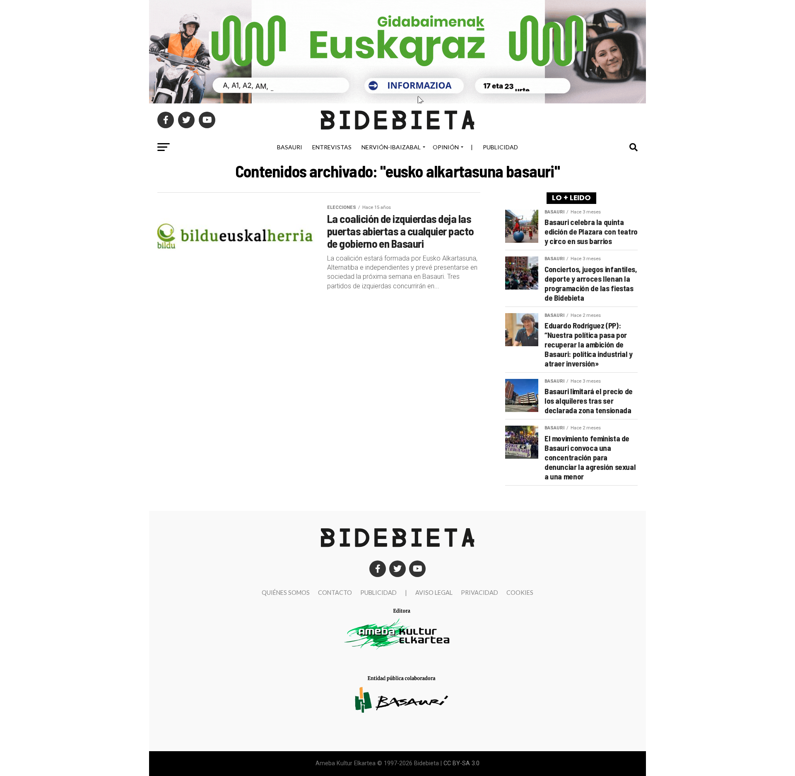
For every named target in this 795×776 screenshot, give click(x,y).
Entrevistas (332, 147)
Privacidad (479, 592)
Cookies (519, 592)
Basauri (289, 147)
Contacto (335, 592)
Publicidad (500, 147)
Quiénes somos (286, 592)
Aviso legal (434, 592)
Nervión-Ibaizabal (391, 147)
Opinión (446, 147)
